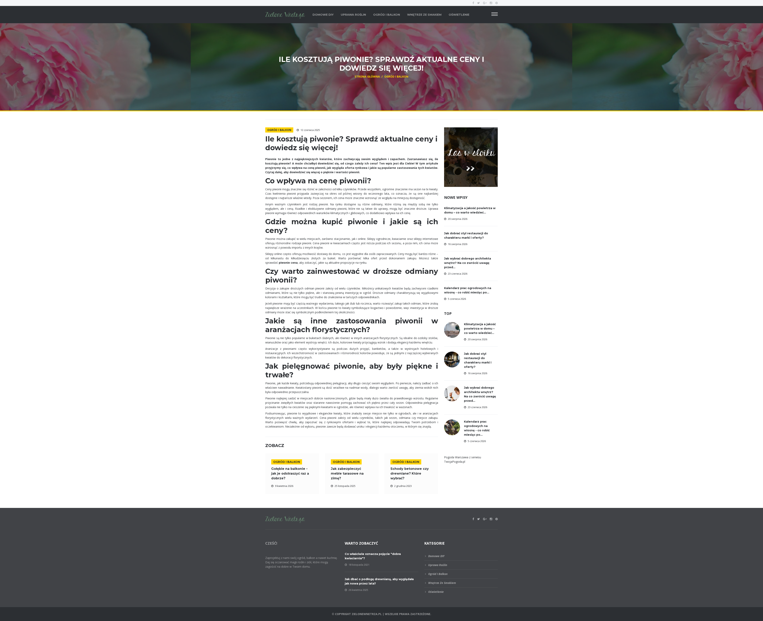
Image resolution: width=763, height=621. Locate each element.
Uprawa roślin (353, 14)
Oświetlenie (459, 14)
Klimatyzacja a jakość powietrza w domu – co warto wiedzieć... (480, 328)
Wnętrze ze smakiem (424, 14)
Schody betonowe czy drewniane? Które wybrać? (409, 473)
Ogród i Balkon (386, 14)
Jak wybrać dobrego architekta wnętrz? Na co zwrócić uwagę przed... (467, 263)
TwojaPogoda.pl (454, 461)
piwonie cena (288, 262)
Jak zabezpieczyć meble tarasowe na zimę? (347, 473)
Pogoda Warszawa (456, 457)
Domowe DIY (323, 14)
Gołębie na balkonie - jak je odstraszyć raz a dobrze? (290, 473)
